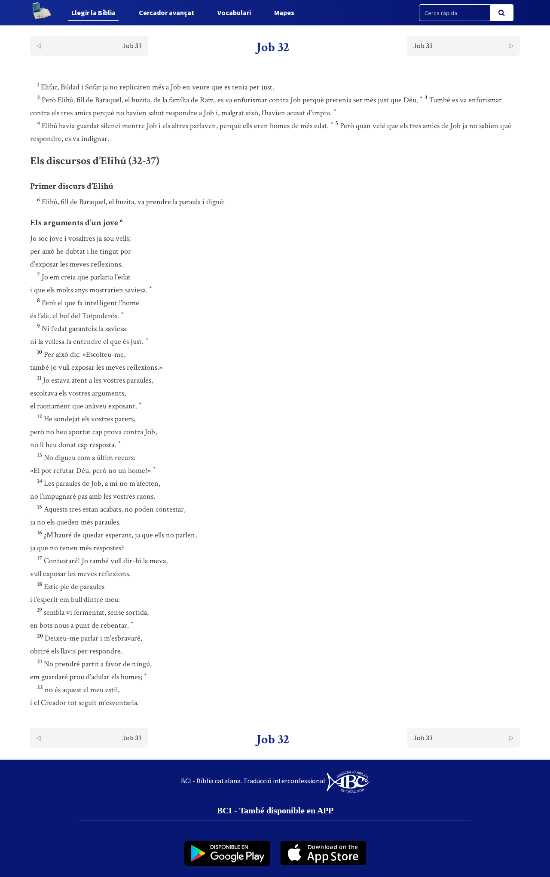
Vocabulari (234, 12)
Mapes (284, 12)
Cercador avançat (166, 12)
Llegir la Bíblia (93, 12)
